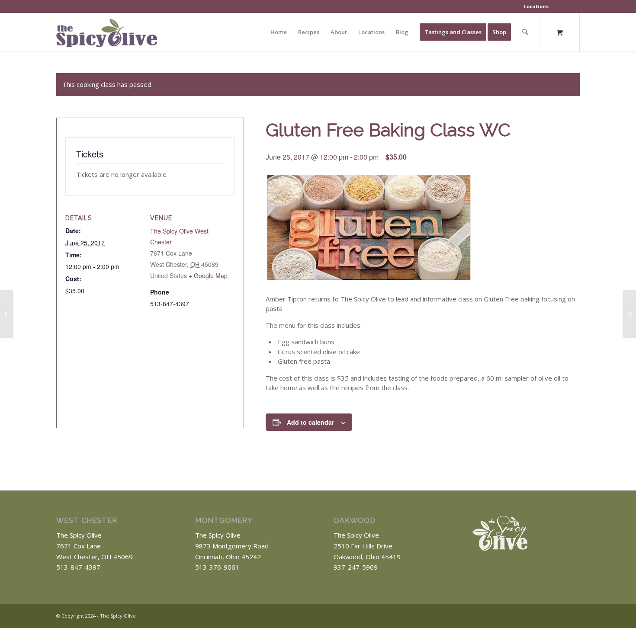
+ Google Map (208, 275)
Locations (536, 6)
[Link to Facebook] (560, 615)
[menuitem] (536, 6)
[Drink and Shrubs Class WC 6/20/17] (6, 314)
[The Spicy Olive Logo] (106, 35)
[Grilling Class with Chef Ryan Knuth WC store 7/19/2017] (629, 314)
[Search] (525, 32)
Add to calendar (310, 422)
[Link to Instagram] (573, 615)
